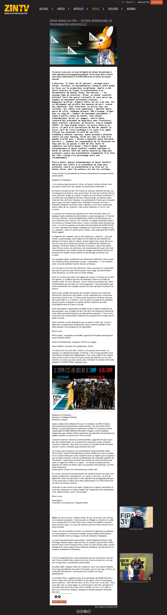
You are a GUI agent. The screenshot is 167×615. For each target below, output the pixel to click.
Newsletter (143, 2)
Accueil (43, 9)
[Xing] (56, 596)
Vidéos (61, 9)
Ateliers (113, 9)
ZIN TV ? (129, 2)
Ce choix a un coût (67, 360)
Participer (157, 2)
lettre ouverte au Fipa (94, 151)
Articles (79, 9)
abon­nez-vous (81, 362)
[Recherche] (123, 2)
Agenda (131, 9)
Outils (96, 9)
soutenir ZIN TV (59, 602)
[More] (59, 596)
